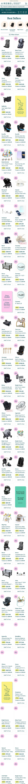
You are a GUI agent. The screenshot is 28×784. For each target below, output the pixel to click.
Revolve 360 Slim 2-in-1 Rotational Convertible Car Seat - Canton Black (20, 137)
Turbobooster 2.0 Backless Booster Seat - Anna (20, 750)
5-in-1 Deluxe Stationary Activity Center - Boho (20, 332)
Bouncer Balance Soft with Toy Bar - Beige (20, 639)
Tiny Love (17, 329)
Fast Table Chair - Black (7, 108)
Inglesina (4, 106)
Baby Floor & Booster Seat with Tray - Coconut (20, 192)
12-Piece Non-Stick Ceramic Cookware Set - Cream (20, 248)
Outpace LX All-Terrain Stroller (6, 555)
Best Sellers (8, 9)
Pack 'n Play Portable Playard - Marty (7, 276)
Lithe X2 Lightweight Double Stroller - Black (6, 192)
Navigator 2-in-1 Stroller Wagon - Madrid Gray (6, 443)
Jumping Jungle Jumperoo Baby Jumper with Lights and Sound (20, 611)
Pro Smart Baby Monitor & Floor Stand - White (6, 248)
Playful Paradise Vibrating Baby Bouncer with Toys (20, 443)
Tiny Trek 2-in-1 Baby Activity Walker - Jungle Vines (6, 723)
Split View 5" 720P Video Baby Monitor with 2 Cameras (20, 583)
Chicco (17, 357)
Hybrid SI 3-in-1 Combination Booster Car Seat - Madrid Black (20, 53)
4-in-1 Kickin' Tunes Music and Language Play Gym (7, 164)
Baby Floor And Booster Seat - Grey (7, 750)
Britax (3, 385)
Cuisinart (4, 217)
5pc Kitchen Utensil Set (7, 360)
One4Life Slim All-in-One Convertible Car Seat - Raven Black (7, 388)
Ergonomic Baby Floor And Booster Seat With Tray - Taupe (20, 527)
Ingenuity (17, 413)
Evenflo (4, 134)
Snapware (18, 692)
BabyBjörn (18, 636)
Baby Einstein (5, 162)
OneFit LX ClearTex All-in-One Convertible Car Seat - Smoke (7, 611)
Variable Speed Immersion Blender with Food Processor (7, 220)
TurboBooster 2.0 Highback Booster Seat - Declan (7, 53)
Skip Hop (4, 524)
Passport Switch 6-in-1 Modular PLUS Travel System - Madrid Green (20, 723)
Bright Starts (18, 385)
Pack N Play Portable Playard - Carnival (7, 583)
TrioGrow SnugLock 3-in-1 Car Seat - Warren (7, 81)
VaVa (16, 580)
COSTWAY (4, 775)
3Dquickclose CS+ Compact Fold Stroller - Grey (7, 639)
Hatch (17, 162)
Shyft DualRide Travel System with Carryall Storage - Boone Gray (7, 471)
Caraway (17, 245)
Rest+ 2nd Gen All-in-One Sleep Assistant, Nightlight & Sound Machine (20, 220)
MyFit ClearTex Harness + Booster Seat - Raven (20, 360)
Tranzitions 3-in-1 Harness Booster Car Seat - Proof (20, 471)
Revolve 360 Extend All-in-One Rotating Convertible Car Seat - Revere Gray (7, 137)
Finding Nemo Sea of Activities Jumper (20, 778)
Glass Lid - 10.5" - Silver (20, 276)
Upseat (17, 190)
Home (2, 9)
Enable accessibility (14, 0)
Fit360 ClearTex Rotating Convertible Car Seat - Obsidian (6, 416)
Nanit (3, 245)
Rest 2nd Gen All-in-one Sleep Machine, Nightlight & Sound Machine (20, 164)
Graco (3, 50)
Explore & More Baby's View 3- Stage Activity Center (6, 527)
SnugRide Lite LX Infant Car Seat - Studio (6, 499)
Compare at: (6, 58)
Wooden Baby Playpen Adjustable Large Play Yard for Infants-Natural (7, 778)
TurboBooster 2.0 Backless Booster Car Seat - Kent (7, 332)
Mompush (4, 190)
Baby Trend (18, 50)
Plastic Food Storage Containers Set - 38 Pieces (20, 695)
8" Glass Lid (18, 303)
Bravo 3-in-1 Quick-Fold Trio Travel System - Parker (7, 667)
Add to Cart (7, 61)
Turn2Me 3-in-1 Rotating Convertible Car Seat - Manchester (20, 81)
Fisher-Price (18, 608)
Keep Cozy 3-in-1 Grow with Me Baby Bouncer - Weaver (20, 416)
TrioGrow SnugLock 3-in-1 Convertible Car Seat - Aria (19, 667)
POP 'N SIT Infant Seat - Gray (20, 388)
